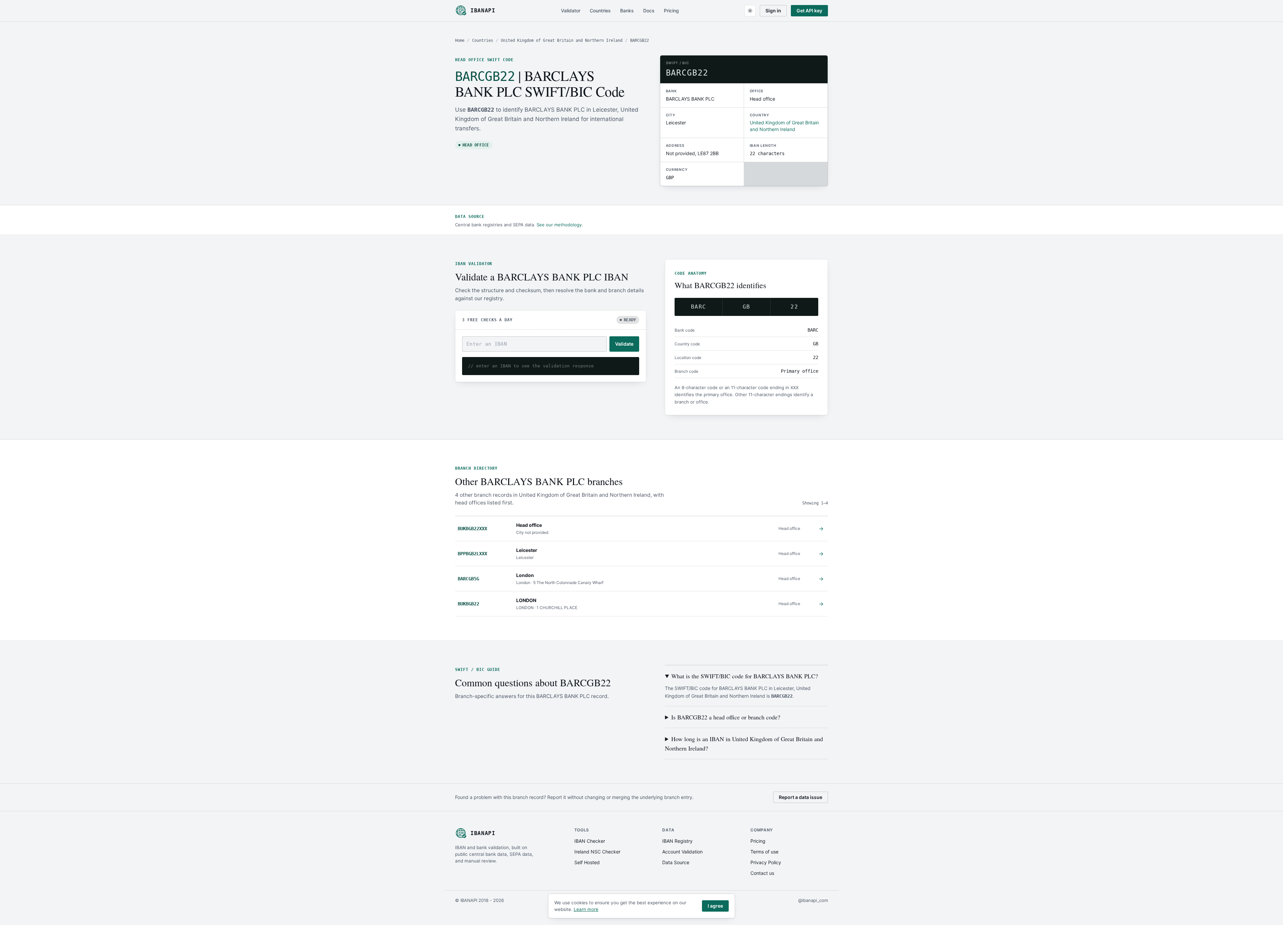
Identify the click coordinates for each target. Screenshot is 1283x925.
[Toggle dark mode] (750, 10)
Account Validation (682, 851)
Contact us (762, 873)
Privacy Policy (765, 862)
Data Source (675, 862)
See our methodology (559, 224)
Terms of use (764, 851)
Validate (624, 344)
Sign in (773, 10)
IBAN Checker (589, 841)
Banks (627, 10)
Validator (570, 10)
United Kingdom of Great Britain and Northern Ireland (561, 40)
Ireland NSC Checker (597, 851)
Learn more (586, 909)
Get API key (809, 10)
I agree (715, 906)
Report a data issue (800, 797)
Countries (600, 10)
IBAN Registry (677, 841)
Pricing (671, 10)
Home (459, 40)
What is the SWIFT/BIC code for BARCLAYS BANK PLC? (744, 676)
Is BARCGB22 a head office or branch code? (725, 717)
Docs (649, 10)
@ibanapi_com (813, 900)
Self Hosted (587, 862)
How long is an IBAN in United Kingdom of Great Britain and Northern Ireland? (744, 743)
